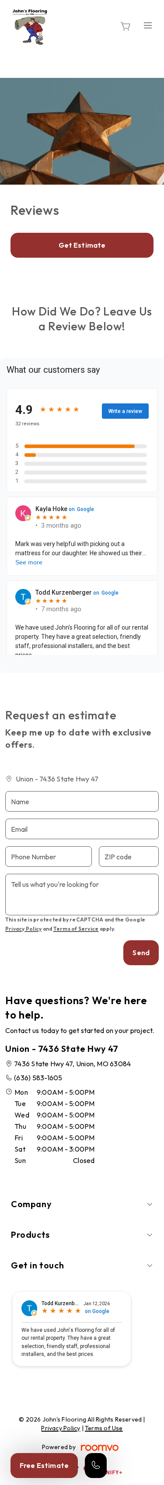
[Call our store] (96, 1465)
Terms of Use (104, 1428)
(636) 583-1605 (38, 1077)
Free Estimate (44, 1465)
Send (141, 952)
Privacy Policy (23, 928)
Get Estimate (82, 245)
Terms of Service (76, 928)
